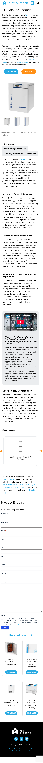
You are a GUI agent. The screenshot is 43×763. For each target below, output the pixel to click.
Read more (11, 672)
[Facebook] (16, 739)
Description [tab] (9, 144)
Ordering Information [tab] (14, 153)
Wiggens (28, 15)
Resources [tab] (31, 153)
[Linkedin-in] (21, 739)
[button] (32, 3)
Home (3, 132)
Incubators (11, 132)
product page (8, 479)
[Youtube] (27, 739)
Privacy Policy (16, 624)
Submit (5, 627)
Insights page (22, 62)
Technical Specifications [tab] (15, 149)
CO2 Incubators (23, 132)
